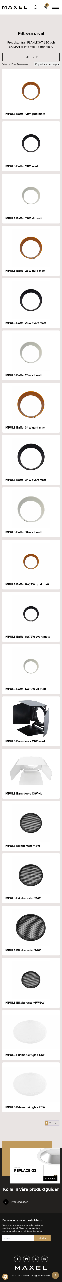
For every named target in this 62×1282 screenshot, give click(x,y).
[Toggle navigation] (55, 7)
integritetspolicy (34, 1230)
